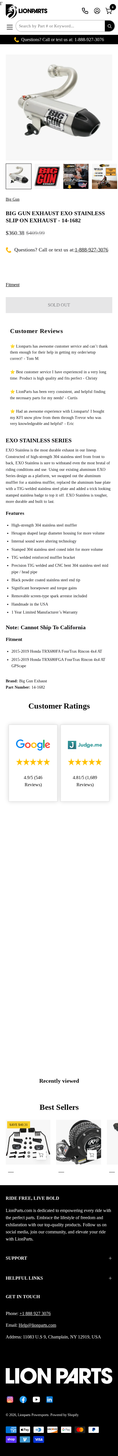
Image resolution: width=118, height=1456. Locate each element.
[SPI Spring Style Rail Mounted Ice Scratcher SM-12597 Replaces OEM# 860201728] (41, 1155)
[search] (110, 26)
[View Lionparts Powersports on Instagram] (10, 1399)
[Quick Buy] (92, 1155)
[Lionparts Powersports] (27, 11)
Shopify (73, 1415)
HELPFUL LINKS (24, 1278)
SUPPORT (16, 1258)
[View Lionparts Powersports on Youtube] (36, 1399)
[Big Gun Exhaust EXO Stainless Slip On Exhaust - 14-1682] (19, 176)
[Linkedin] (49, 1399)
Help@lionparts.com (37, 1325)
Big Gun (12, 199)
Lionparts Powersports (33, 1415)
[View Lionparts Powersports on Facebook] (23, 1399)
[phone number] (85, 11)
